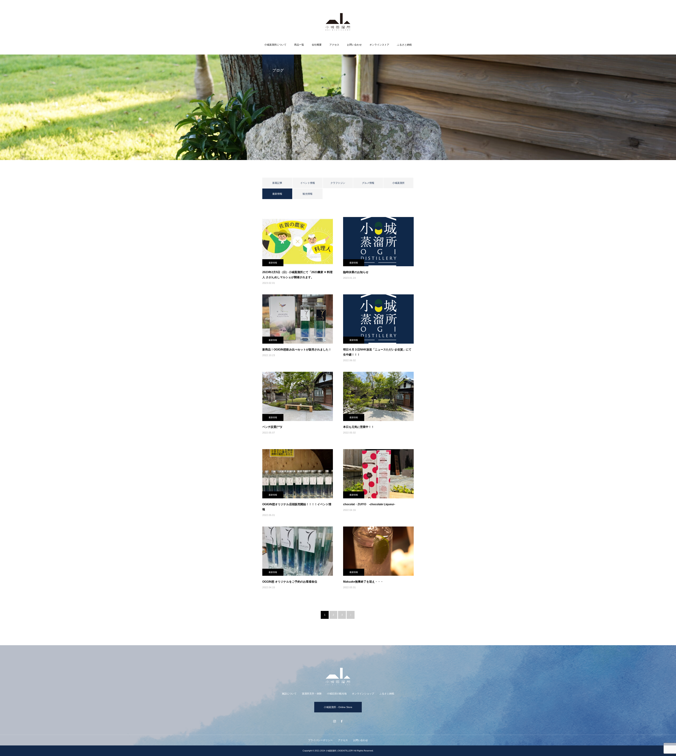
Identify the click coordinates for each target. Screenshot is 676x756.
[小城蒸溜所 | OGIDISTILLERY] (338, 22)
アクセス (334, 44)
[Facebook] (341, 721)
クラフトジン (337, 182)
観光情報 (307, 193)
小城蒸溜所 (398, 182)
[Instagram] (334, 721)
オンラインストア (379, 44)
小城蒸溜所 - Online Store (338, 707)
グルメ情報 (368, 182)
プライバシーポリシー (320, 740)
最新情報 (273, 262)
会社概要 (317, 44)
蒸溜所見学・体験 (312, 693)
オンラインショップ (363, 693)
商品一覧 (299, 44)
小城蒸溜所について (275, 44)
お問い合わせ (354, 44)
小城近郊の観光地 (337, 693)
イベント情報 (307, 182)
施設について (289, 693)
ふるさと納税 (404, 44)
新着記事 (277, 182)
